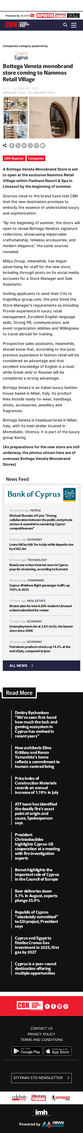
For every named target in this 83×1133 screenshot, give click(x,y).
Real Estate (36, 600)
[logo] (17, 25)
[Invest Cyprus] (21, 56)
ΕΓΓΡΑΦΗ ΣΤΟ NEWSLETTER (39, 1078)
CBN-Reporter (14, 158)
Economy (34, 539)
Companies (36, 158)
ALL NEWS (18, 665)
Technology (37, 560)
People (35, 510)
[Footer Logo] (30, 1005)
